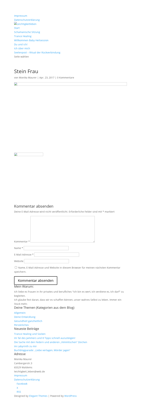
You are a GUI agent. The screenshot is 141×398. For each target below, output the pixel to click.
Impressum (20, 15)
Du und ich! (21, 44)
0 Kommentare (65, 77)
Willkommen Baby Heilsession (31, 40)
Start (17, 28)
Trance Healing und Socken (30, 334)
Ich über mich (22, 48)
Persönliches (21, 325)
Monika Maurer (28, 77)
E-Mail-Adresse (24, 254)
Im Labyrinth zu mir (25, 346)
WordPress (70, 395)
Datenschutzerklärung (27, 19)
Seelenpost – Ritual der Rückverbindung (37, 52)
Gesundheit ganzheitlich (28, 321)
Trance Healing (22, 36)
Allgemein (20, 312)
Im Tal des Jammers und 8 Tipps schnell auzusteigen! (44, 338)
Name (18, 248)
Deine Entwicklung (24, 317)
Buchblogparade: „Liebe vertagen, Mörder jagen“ (42, 350)
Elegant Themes (38, 395)
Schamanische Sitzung (27, 32)
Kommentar (22, 241)
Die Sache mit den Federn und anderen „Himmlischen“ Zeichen (50, 342)
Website (18, 261)
